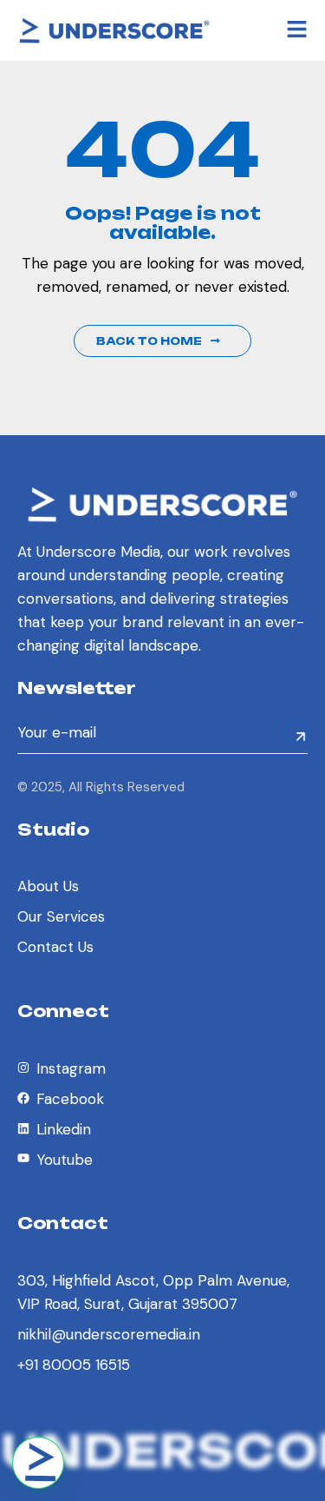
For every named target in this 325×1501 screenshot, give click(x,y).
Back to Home (149, 340)
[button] (38, 1463)
